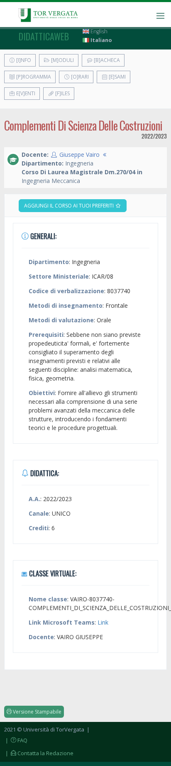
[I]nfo (23, 60)
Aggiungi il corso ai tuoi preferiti (69, 205)
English (98, 31)
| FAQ (15, 740)
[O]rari (79, 76)
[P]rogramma (33, 76)
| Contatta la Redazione (38, 753)
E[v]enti (25, 93)
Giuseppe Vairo (79, 154)
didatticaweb (44, 36)
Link (103, 622)
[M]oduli (62, 60)
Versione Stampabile (36, 711)
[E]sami (116, 76)
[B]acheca (106, 60)
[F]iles (62, 93)
